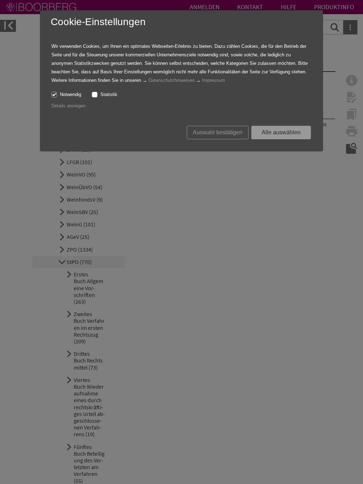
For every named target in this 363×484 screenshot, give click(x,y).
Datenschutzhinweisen (172, 80)
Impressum (213, 80)
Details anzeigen (68, 105)
